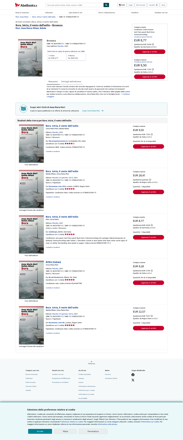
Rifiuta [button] (65, 431)
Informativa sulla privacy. (107, 424)
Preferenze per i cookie (87, 390)
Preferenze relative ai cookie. (71, 422)
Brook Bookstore (56, 277)
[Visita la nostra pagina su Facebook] (132, 375)
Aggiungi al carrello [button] (149, 52)
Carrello (28, 390)
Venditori (134, 12)
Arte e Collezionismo (106, 12)
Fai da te (108, 374)
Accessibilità (83, 398)
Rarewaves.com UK (56, 322)
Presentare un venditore (60, 382)
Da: (53, 56)
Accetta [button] (40, 431)
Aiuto (163, 5)
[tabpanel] (88, 91)
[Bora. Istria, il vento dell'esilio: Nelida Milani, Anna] (31, 207)
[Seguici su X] (132, 380)
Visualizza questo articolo (143, 37)
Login (131, 5)
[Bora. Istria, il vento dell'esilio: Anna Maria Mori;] (31, 162)
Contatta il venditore (53, 151)
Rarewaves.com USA (57, 186)
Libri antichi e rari (75, 12)
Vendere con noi (161, 12)
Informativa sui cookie (86, 394)
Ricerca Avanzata (22, 12)
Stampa (81, 378)
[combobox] (74, 5)
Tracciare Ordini (31, 386)
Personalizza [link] (93, 431)
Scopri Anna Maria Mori (91, 111)
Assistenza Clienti (111, 378)
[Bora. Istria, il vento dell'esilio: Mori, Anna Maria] (31, 253)
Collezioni (49, 12)
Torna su (91, 363)
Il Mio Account (30, 382)
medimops (53, 232)
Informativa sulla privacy (87, 386)
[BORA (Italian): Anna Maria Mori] (31, 298)
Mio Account (140, 5)
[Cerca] (106, 5)
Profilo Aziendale (85, 374)
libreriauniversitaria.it (58, 141)
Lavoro (81, 382)
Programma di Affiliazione (61, 378)
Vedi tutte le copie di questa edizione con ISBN (66, 51)
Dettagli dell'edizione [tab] (71, 81)
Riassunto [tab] (53, 81)
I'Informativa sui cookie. (150, 422)
